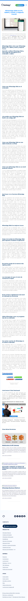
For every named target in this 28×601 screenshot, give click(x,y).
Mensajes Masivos (7, 532)
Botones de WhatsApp (9, 549)
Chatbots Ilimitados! (7, 535)
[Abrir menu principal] (26, 5)
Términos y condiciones (7, 595)
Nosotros (5, 556)
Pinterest (11, 379)
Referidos (7, 563)
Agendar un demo (7, 581)
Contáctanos (5, 559)
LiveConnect (5, 561)
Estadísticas (5, 539)
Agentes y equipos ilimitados (9, 545)
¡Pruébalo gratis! (19, 5)
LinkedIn (20, 379)
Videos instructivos (7, 585)
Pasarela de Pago (7, 547)
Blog (4, 583)
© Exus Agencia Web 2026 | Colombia (11, 593)
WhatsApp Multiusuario (8, 537)
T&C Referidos (6, 565)
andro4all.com (13, 35)
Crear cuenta (5, 578)
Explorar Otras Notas (8, 374)
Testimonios (5, 567)
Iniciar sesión (5, 576)
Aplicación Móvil (6, 543)
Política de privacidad (7, 569)
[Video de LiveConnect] (14, 416)
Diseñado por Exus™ (7, 597)
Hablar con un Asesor (11, 526)
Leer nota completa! (8, 373)
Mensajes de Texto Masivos (19, 597)
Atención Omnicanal (7, 541)
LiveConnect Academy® (8, 587)
